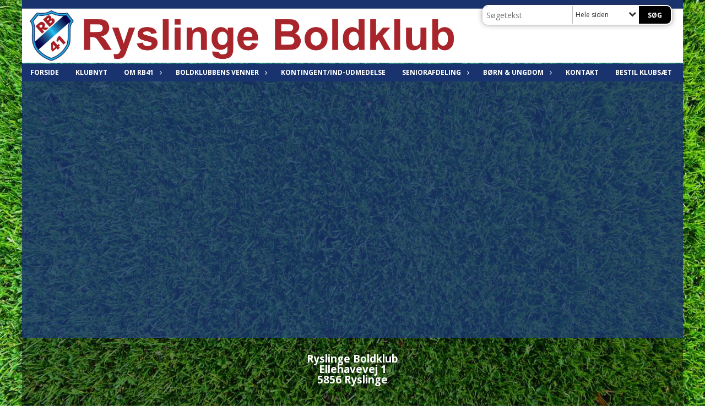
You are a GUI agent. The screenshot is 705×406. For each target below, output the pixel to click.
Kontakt (582, 72)
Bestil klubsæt (643, 72)
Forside (44, 72)
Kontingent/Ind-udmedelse (333, 72)
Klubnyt (91, 72)
